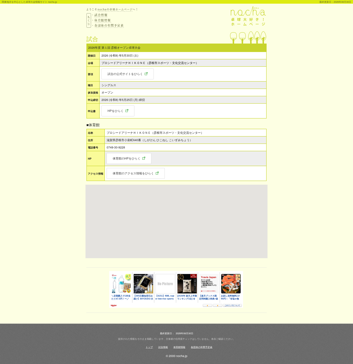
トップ (149, 347)
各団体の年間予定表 (201, 347)
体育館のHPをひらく (126, 158)
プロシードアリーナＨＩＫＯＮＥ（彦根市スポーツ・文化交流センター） (150, 63)
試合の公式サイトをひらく (125, 74)
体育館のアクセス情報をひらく (133, 173)
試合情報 (163, 347)
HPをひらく (116, 111)
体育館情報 (179, 347)
